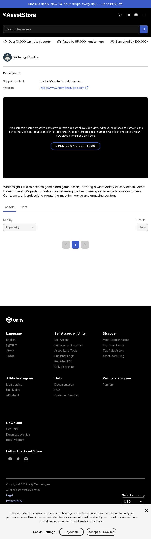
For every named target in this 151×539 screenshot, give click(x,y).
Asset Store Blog (113, 356)
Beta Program (15, 439)
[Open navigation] (144, 15)
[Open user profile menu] (136, 15)
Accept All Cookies (101, 532)
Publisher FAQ (63, 361)
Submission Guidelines (68, 345)
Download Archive (18, 434)
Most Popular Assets (116, 339)
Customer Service (66, 395)
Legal (9, 495)
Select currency (133, 495)
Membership (14, 384)
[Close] (146, 510)
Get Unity (12, 429)
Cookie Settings (44, 532)
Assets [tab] (9, 207)
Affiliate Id (12, 395)
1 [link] (75, 245)
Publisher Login (64, 356)
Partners (108, 384)
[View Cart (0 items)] (120, 15)
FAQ (57, 389)
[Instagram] (26, 459)
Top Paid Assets (113, 350)
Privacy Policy (14, 500)
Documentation (64, 384)
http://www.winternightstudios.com (62, 87)
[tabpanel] (75, 230)
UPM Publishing (64, 366)
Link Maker (13, 389)
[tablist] (75, 207)
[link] (66, 245)
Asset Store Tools (65, 350)
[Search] (144, 29)
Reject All (71, 532)
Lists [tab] (24, 207)
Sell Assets (61, 339)
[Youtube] (10, 459)
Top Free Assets (113, 345)
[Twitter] (18, 459)
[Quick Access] (128, 15)
